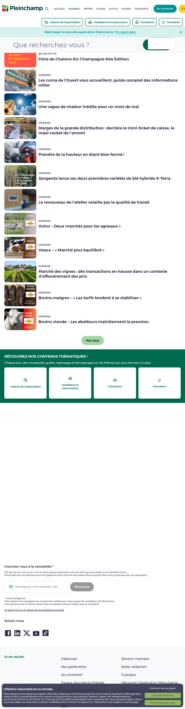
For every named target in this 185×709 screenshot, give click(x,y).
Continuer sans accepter (163, 688)
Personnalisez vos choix (162, 702)
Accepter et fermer (162, 695)
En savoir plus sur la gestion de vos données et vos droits (34, 610)
